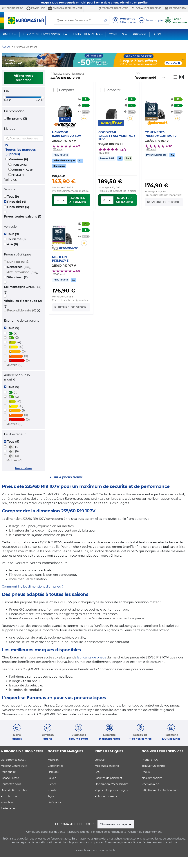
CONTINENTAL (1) (22, 169)
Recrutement (9, 796)
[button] (27, 262)
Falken (52, 778)
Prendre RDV (177, 8)
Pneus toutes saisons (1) (22, 216)
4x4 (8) (12, 244)
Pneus (146, 772)
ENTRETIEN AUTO (86, 34)
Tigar (51, 796)
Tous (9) (13, 328)
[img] (39, 138)
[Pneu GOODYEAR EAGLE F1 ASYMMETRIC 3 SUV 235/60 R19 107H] (111, 110)
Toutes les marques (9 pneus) (21, 152)
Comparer (66, 90)
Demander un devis (148, 8)
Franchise (38, 8)
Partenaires (8, 808)
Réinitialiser (23, 468)
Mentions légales (78, 831)
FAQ (97, 772)
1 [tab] (83, 63)
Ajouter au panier (77, 200)
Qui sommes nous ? (13, 759)
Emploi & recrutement (67, 8)
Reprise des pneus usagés (111, 790)
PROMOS (140, 34)
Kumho (52, 790)
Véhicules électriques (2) (23, 301)
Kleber (52, 784)
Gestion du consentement (145, 831)
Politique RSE (9, 772)
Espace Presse (10, 778)
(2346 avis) (59, 274)
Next (183, 60)
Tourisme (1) (16, 239)
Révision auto (150, 784)
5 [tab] (105, 63)
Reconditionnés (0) (21, 310)
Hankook (53, 772)
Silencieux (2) (17, 277)
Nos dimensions (152, 778)
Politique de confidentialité (108, 831)
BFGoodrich (55, 802)
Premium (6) (18, 159)
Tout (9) (13, 196)
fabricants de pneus (91, 657)
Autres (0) (15, 365)
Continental (55, 765)
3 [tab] (94, 63)
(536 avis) (104, 152)
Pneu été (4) (16, 202)
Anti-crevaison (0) (21, 272)
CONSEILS (116, 34)
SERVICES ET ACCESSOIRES (43, 34)
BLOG (157, 34)
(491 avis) (151, 149)
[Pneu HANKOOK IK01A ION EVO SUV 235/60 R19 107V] (65, 107)
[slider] (4, 97)
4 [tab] (99, 63)
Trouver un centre (115, 8)
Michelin (53, 759)
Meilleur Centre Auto (14, 765)
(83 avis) (57, 149)
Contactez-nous (11, 784)
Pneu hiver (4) (18, 207)
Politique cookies (106, 796)
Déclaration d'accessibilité (111, 784)
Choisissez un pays (114, 824)
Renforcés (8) (17, 267)
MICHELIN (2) (19, 164)
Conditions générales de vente (45, 831)
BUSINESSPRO (14, 8)
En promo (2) (17, 118)
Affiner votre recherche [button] (23, 78)
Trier (137, 73)
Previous (4, 60)
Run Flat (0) (16, 262)
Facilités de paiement (108, 778)
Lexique (99, 759)
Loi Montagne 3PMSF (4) (22, 287)
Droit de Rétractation (14, 790)
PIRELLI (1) (17, 174)
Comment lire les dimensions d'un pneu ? (33, 586)
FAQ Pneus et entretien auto (160, 790)
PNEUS (8, 34)
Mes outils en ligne (107, 765)
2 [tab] (88, 63)
